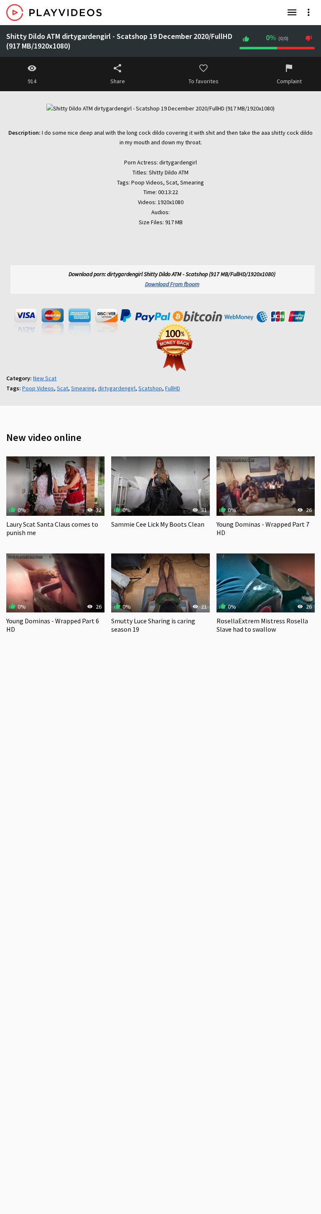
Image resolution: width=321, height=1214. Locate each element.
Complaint (289, 81)
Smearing (83, 388)
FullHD (172, 388)
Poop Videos (38, 388)
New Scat (44, 378)
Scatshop (150, 388)
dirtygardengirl (116, 388)
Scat (62, 388)
